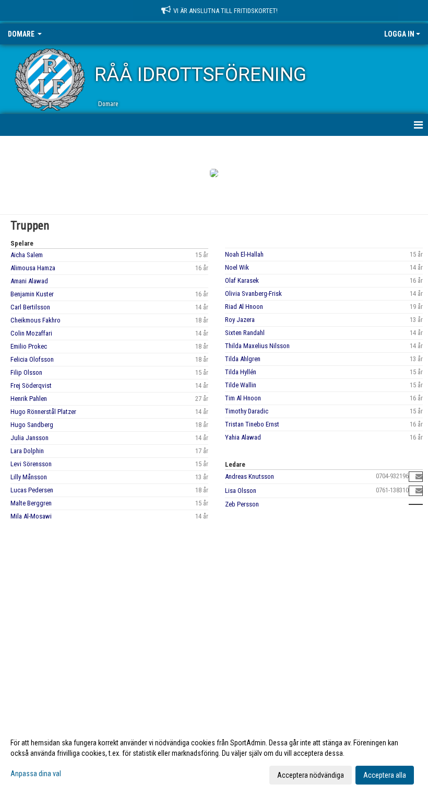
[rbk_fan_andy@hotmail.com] (418, 476)
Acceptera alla (384, 775)
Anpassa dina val (35, 773)
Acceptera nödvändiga (310, 775)
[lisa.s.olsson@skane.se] (418, 490)
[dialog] (214, 758)
